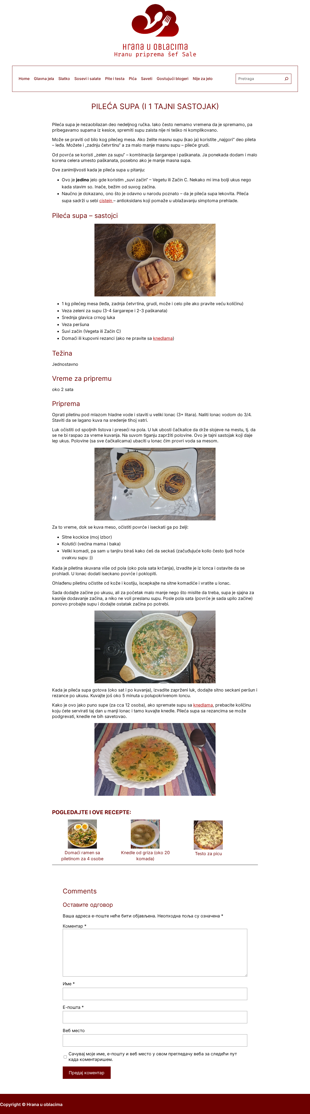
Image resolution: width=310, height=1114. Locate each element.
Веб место (74, 1030)
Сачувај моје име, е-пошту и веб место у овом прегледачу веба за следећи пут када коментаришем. (153, 1056)
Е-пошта (73, 1007)
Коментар (74, 926)
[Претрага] (286, 78)
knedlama (163, 338)
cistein (106, 200)
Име (69, 983)
